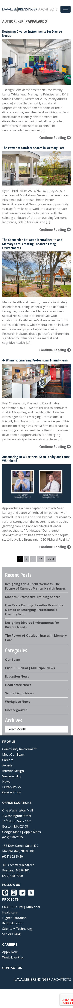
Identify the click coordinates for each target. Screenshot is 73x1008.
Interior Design (13, 771)
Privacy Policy (11, 787)
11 (40, 559)
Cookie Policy (11, 792)
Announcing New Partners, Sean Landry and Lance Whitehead (36, 458)
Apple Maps (32, 832)
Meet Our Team (13, 754)
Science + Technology (17, 929)
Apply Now (9, 952)
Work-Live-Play (13, 957)
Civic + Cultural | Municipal (21, 907)
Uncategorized (16, 710)
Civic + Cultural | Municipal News (30, 668)
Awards (7, 765)
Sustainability (11, 776)
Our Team (12, 660)
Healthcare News (18, 685)
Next (50, 559)
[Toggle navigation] (65, 9)
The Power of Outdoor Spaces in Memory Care (33, 148)
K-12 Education (12, 923)
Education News (17, 676)
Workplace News (17, 702)
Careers (7, 760)
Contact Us (12, 968)
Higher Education (14, 918)
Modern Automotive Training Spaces (32, 597)
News (6, 782)
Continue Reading (53, 137)
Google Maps (11, 832)
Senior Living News (19, 693)
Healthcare (10, 912)
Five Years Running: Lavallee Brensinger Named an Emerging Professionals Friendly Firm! (35, 609)
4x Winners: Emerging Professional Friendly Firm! (35, 360)
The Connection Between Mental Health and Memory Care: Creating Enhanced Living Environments (32, 243)
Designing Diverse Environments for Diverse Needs (32, 33)
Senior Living (11, 934)
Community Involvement (19, 749)
